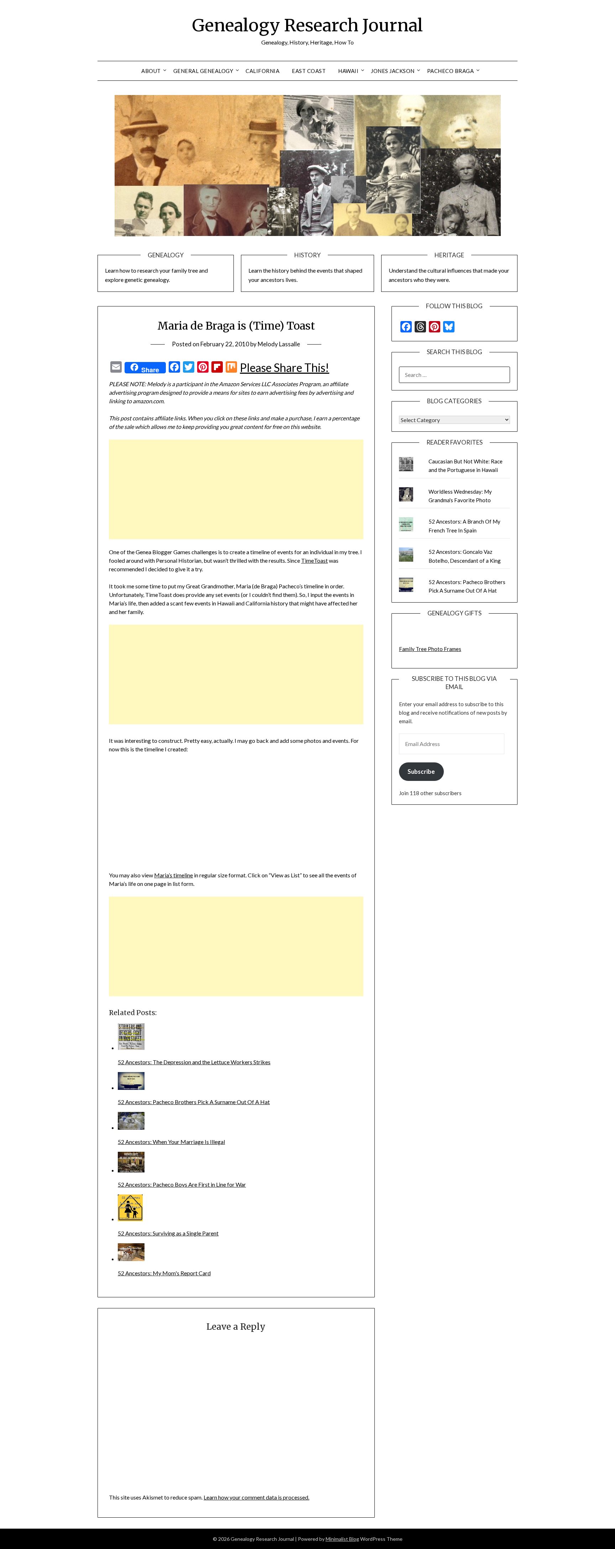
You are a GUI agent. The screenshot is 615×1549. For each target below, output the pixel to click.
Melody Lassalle (279, 344)
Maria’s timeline (173, 875)
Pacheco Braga (450, 71)
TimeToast (314, 560)
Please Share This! (284, 367)
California (262, 71)
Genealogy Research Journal (307, 25)
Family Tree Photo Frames (430, 649)
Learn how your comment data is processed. (256, 1497)
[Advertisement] (236, 489)
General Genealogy (203, 71)
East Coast (309, 71)
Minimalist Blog (342, 1539)
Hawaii (348, 71)
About (151, 71)
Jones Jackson (393, 71)
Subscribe (421, 771)
